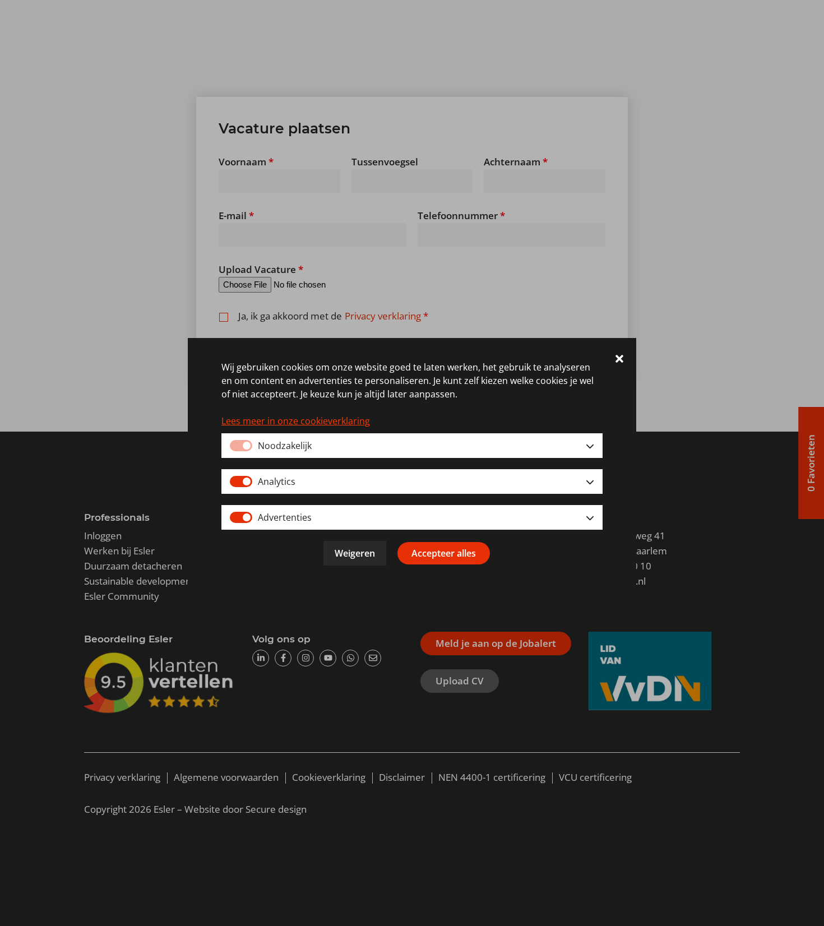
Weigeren (355, 553)
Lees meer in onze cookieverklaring (295, 421)
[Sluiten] (619, 360)
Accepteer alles (443, 553)
